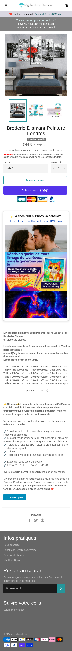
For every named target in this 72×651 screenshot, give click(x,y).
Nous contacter (11, 545)
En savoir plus (14, 497)
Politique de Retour (13, 555)
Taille (6, 162)
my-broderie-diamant (20, 634)
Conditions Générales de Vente (20, 550)
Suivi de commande (13, 609)
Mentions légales (12, 560)
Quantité (56, 162)
